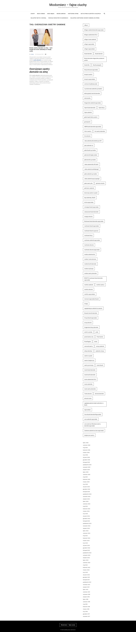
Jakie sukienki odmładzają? (91, 169)
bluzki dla (86, 65)
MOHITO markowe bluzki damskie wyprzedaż (93, 279)
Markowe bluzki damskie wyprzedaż (93, 221)
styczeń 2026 (86, 457)
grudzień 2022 (86, 548)
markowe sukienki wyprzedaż (92, 240)
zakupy (33, 13)
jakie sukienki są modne (90, 174)
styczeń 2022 (86, 574)
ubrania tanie (87, 398)
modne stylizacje (88, 268)
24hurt (86, 25)
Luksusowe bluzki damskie (91, 212)
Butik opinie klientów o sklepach (91, 13)
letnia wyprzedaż (88, 202)
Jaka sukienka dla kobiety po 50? (93, 141)
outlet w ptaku (88, 332)
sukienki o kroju (100, 351)
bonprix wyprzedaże (89, 79)
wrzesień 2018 (86, 594)
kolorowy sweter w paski (90, 193)
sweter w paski (88, 355)
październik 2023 (87, 523)
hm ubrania (87, 136)
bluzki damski (98, 53)
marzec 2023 (86, 540)
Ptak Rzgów (87, 341)
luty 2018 (85, 611)
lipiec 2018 (85, 599)
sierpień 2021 (86, 587)
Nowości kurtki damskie (90, 313)
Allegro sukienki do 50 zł (90, 34)
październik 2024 (87, 494)
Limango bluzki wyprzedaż (91, 207)
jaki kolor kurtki (100, 183)
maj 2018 (85, 604)
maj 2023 (85, 535)
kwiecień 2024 (86, 508)
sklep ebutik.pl (88, 351)
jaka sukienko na (88, 145)
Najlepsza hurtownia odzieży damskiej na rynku (84, 18)
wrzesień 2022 (86, 555)
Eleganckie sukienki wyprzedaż (92, 103)
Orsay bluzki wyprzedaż (90, 318)
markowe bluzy (88, 235)
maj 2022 (85, 565)
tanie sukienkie (88, 384)
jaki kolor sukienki (89, 188)
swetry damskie (37, 60)
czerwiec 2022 (86, 562)
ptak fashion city (88, 337)
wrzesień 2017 (86, 616)
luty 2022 (85, 572)
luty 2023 (85, 543)
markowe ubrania (89, 245)
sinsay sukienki (100, 346)
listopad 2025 (86, 462)
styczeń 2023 (86, 545)
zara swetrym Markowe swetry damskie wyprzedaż (92, 425)
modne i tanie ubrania (90, 259)
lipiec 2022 (85, 560)
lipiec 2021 (85, 589)
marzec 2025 (86, 481)
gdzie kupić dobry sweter (91, 117)
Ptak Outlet (100, 337)
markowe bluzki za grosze (91, 230)
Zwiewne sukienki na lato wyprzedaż (94, 430)
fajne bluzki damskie (89, 107)
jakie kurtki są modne (90, 159)
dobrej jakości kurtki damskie (92, 93)
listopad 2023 (86, 521)
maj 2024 (85, 506)
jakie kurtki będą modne (90, 155)
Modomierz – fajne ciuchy (68, 5)
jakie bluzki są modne (90, 150)
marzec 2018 (86, 609)
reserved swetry (88, 346)
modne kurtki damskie (90, 264)
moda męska (50, 13)
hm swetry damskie (100, 131)
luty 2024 (85, 513)
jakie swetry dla (88, 183)
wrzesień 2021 (86, 584)
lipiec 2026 (85, 442)
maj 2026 (85, 447)
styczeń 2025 (86, 486)
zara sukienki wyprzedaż (90, 419)
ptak (97, 332)
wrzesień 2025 (86, 467)
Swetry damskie (41, 45)
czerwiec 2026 (86, 445)
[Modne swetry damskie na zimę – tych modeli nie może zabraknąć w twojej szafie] (41, 37)
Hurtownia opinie (73, 13)
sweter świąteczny (89, 360)
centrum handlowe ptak (90, 84)
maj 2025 (85, 477)
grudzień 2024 (86, 489)
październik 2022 (87, 552)
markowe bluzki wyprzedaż (91, 226)
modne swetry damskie (90, 273)
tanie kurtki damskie (89, 374)
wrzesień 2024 (86, 496)
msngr (86, 303)
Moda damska (41, 13)
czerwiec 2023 (86, 533)
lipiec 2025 (85, 472)
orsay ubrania (88, 322)
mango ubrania (88, 216)
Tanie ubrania (88, 393)
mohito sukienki (88, 284)
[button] (104, 13)
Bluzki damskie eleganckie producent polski (94, 59)
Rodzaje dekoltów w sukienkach (58, 18)
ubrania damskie (99, 393)
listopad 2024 (86, 491)
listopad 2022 (86, 550)
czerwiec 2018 (86, 601)
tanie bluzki (100, 365)
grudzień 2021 (86, 577)
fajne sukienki (88, 112)
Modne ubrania (61, 13)
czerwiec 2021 (86, 592)
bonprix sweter (88, 74)
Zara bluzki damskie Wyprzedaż (92, 414)
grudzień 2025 (86, 459)
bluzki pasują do (97, 65)
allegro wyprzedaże (89, 49)
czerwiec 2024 (86, 503)
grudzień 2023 (86, 518)
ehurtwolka (87, 98)
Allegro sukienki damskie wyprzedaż (94, 30)
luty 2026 (85, 455)
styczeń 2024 (86, 516)
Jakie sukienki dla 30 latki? (91, 164)
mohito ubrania (88, 289)
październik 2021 (87, 582)
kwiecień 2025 (86, 479)
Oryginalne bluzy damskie (91, 327)
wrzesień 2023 (86, 525)
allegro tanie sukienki (90, 39)
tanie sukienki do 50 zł (90, 379)
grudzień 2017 (86, 614)
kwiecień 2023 (86, 538)
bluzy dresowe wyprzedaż (91, 69)
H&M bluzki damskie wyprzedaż (92, 126)
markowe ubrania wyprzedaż (92, 249)
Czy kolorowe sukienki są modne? (93, 88)
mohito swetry (100, 284)
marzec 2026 (86, 452)
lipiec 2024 (85, 501)
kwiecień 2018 (86, 606)
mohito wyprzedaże (89, 294)
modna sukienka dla (89, 254)
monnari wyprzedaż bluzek (91, 299)
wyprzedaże (87, 409)
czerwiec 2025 (86, 474)
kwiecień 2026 (86, 450)
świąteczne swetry (89, 435)
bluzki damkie (88, 53)
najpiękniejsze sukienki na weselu (93, 308)
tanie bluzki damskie (89, 370)
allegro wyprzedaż (89, 44)
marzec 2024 (86, 511)
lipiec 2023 (85, 530)
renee (95, 341)
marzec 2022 (86, 570)
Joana (32, 54)
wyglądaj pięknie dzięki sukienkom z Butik (94, 404)
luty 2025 (85, 484)
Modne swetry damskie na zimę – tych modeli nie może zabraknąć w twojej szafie (40, 49)
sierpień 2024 (86, 499)
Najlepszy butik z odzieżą (38, 18)
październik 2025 (87, 464)
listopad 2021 (86, 579)
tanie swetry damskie (90, 389)
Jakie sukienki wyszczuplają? (92, 178)
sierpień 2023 (86, 528)
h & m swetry (87, 131)
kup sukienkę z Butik (89, 197)
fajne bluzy (102, 107)
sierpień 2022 (86, 557)
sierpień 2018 (86, 596)
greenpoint (87, 122)
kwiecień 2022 (86, 567)
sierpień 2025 (86, 469)
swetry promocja (88, 365)
